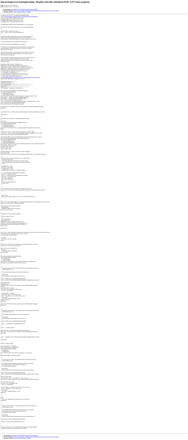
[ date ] (15, 12)
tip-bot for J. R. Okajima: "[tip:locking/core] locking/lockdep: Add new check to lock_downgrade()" (36, 10)
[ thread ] (19, 12)
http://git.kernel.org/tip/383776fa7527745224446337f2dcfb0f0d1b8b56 (21, 16)
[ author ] (29, 12)
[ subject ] (24, 12)
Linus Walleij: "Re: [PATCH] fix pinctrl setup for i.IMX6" (24, 9)
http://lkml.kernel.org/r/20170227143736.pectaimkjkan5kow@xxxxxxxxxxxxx (21, 77)
